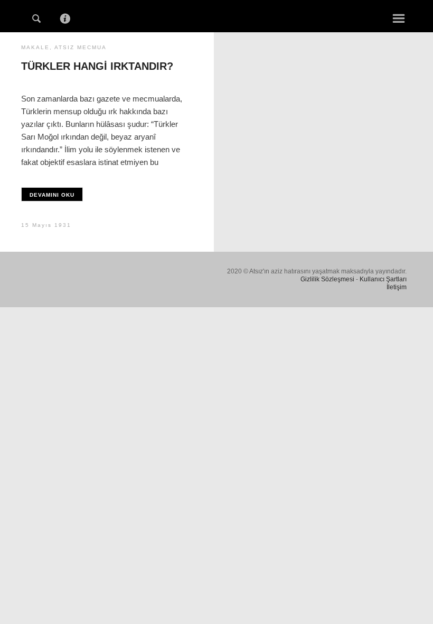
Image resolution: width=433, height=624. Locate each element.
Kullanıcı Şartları (383, 279)
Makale (35, 47)
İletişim (397, 287)
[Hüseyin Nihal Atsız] (216, 15)
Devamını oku (52, 195)
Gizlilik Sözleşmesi (327, 279)
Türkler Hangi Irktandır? (97, 66)
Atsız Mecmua (80, 47)
